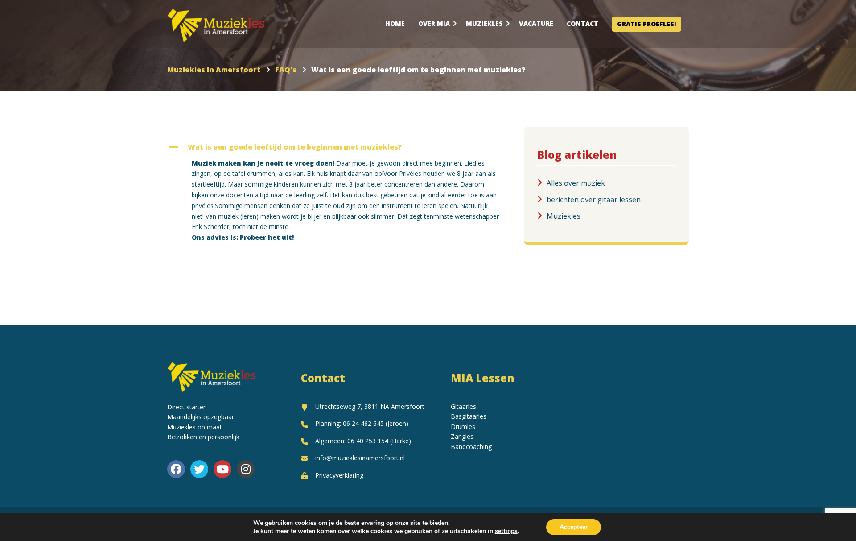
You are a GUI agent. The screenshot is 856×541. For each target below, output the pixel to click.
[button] (338, 147)
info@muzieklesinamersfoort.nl (360, 458)
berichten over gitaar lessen (594, 199)
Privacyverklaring (339, 475)
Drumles (463, 426)
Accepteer (574, 527)
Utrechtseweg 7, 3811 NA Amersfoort (369, 406)
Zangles (462, 436)
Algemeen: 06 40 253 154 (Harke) (363, 441)
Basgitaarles (468, 416)
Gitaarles (463, 406)
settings (506, 531)
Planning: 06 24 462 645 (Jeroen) (361, 423)
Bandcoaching (471, 446)
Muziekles (563, 216)
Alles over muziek (576, 183)
